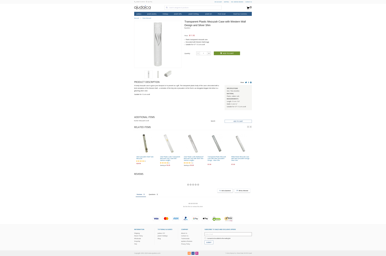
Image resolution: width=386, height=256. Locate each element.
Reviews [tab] (139, 194)
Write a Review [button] (243, 190)
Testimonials (185, 238)
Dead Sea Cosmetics (240, 14)
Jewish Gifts (178, 14)
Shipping (226, 2)
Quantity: (187, 53)
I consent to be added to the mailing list (218, 238)
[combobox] (193, 7)
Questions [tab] (152, 194)
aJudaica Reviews (186, 241)
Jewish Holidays (163, 236)
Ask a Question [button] (226, 190)
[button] (149, 74)
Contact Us (248, 2)
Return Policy (138, 236)
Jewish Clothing (194, 14)
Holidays (165, 14)
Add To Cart (228, 53)
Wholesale (137, 238)
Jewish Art (208, 14)
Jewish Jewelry (151, 14)
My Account (218, 2)
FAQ (135, 244)
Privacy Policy (185, 244)
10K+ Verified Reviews (237, 2)
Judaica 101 (161, 233)
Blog (159, 238)
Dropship (137, 241)
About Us (184, 233)
